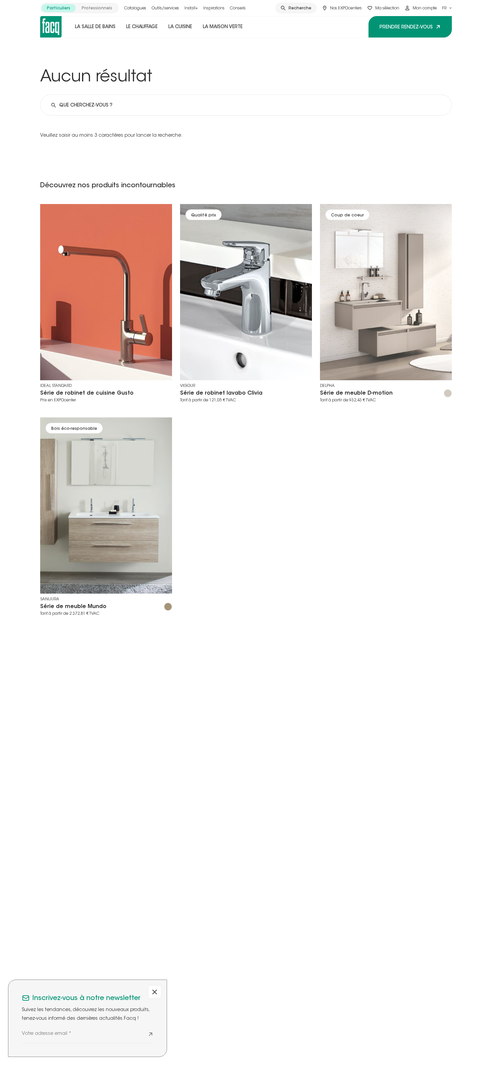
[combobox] (447, 8)
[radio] (59, 8)
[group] (79, 8)
